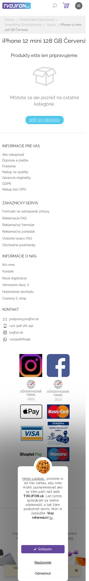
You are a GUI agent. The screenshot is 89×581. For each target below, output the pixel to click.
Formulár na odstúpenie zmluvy (26, 211)
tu (51, 517)
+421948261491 (20, 339)
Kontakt (8, 271)
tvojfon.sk (16, 332)
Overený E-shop (14, 298)
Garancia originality (16, 178)
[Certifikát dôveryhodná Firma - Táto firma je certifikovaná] (30, 390)
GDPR (6, 183)
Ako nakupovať (13, 154)
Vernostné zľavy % (15, 285)
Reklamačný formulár (18, 225)
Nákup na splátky (15, 172)
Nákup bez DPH (14, 189)
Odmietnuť (43, 573)
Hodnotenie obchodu (18, 292)
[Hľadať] (54, 5)
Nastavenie (42, 562)
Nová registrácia (14, 278)
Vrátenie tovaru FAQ (17, 238)
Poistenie (9, 166)
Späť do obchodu (44, 120)
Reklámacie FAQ (14, 218)
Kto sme (8, 265)
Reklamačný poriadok (18, 231)
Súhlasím (45, 549)
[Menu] (78, 5)
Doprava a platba (15, 160)
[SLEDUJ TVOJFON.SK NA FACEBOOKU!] (58, 365)
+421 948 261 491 (21, 325)
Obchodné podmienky (19, 245)
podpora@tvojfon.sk (24, 319)
